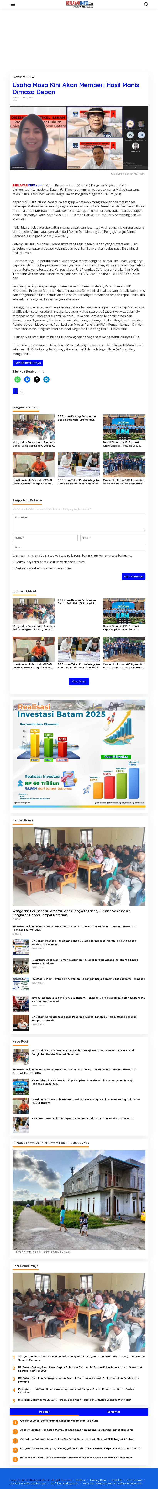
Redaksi (80, 1480)
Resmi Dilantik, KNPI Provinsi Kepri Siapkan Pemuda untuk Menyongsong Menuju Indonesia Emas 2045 (123, 444)
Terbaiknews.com (25, 274)
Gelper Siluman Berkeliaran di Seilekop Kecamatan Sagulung (59, 1420)
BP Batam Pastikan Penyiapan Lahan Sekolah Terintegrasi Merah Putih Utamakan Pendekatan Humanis (84, 942)
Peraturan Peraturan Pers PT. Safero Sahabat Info (112, 1483)
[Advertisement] (79, 40)
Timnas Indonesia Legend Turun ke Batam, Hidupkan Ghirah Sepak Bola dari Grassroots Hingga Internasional (88, 999)
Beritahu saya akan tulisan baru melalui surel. (44, 568)
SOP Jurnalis (134, 1480)
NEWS (15, 100)
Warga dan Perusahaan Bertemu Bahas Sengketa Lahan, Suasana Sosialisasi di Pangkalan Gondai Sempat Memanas (34, 444)
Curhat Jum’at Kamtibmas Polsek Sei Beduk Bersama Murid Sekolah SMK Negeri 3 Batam (77, 1439)
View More (79, 681)
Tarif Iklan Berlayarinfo (64, 1483)
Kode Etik (116, 1480)
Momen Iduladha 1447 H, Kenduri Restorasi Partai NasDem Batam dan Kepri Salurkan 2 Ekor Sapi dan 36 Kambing (124, 482)
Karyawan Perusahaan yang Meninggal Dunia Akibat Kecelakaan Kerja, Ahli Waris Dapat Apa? (80, 1448)
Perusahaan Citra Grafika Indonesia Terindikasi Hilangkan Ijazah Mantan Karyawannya (76, 1457)
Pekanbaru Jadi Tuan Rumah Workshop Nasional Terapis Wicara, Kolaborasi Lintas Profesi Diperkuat (85, 961)
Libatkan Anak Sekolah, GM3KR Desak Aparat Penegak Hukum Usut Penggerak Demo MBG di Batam (32, 482)
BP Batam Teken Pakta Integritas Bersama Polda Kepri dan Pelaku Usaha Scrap (79, 482)
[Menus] (13, 4)
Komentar (113, 1411)
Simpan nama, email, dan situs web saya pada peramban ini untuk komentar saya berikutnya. (74, 555)
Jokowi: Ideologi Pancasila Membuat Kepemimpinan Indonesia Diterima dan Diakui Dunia (77, 1429)
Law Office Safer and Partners (28, 1483)
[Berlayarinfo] (80, 4)
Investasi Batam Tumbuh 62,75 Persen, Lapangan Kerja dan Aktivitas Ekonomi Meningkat (88, 978)
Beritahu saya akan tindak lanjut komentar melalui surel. (51, 562)
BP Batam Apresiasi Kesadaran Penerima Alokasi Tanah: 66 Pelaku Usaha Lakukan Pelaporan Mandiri (84, 1018)
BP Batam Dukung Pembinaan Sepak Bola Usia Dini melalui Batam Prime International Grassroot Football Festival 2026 (79, 418)
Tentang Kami (98, 1480)
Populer (44, 1411)
